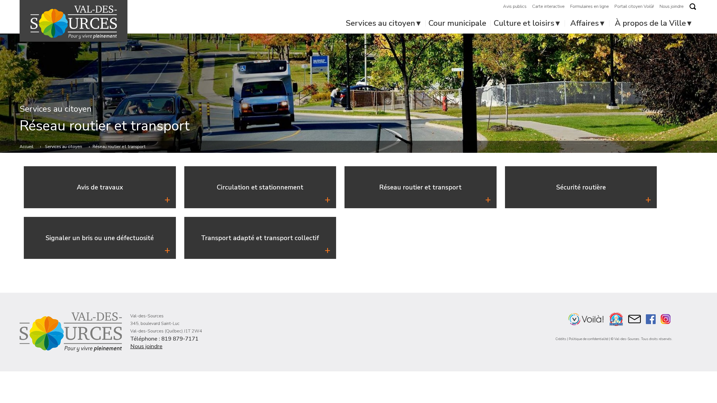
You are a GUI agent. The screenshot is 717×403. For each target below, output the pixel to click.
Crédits (560, 339)
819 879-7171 (180, 339)
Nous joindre (146, 346)
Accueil (26, 146)
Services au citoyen (63, 146)
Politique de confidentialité (588, 339)
